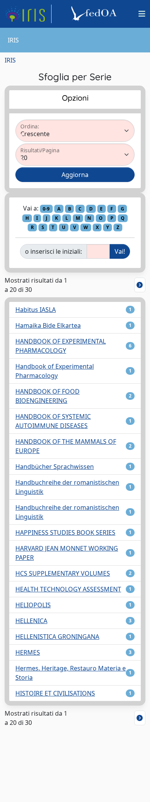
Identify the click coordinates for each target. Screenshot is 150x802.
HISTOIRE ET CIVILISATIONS (55, 693)
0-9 (46, 209)
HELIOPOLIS (33, 605)
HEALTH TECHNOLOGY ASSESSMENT (68, 589)
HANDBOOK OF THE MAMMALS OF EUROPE (65, 446)
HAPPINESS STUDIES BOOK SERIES (65, 532)
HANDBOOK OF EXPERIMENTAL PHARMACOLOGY (60, 346)
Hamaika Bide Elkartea (48, 325)
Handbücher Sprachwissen (54, 466)
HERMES (27, 652)
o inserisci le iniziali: (53, 251)
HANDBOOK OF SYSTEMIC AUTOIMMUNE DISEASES (53, 421)
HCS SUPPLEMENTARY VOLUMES (62, 573)
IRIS (10, 60)
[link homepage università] (95, 14)
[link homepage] (28, 14)
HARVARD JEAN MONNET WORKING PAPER (66, 553)
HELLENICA (31, 621)
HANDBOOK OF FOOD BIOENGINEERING (47, 396)
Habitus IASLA (35, 309)
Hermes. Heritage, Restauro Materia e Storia (70, 673)
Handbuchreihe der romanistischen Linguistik (67, 487)
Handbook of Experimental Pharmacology (54, 371)
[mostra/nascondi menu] (141, 14)
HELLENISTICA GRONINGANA (57, 636)
